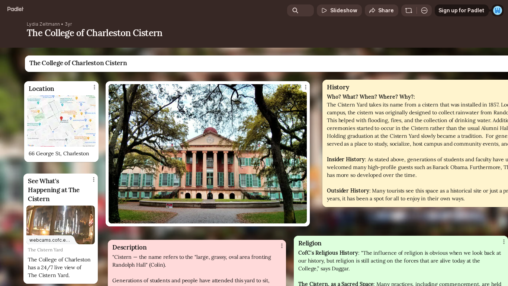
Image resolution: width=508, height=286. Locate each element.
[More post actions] (504, 242)
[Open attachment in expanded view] (61, 121)
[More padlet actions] (424, 10)
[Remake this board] (408, 10)
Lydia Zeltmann (43, 24)
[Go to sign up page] (498, 10)
